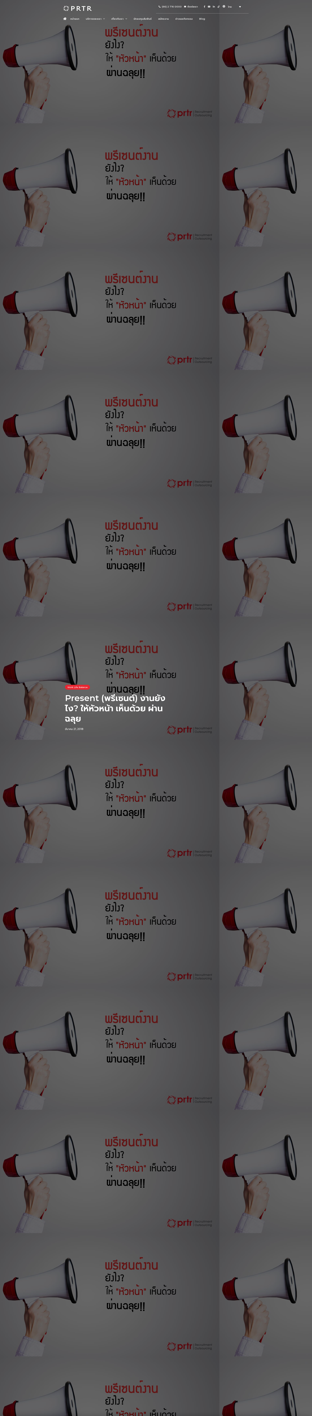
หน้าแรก (74, 18)
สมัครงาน (163, 18)
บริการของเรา (93, 18)
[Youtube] (209, 7)
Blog (202, 18)
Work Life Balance (77, 687)
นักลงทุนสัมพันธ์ (143, 18)
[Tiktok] (218, 7)
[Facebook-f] (204, 7)
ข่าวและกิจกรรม (184, 18)
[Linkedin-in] (214, 7)
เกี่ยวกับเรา (117, 18)
